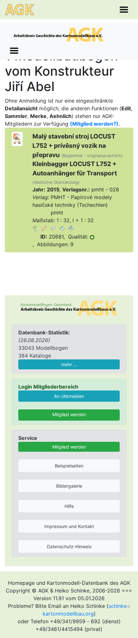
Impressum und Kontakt (69, 526)
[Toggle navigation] (124, 9)
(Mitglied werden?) (94, 124)
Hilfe (69, 506)
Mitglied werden (69, 414)
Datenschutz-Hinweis (69, 546)
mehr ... (69, 364)
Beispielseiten (69, 465)
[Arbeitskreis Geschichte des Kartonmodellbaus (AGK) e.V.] (69, 307)
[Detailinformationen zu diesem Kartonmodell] (35, 228)
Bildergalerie (69, 486)
